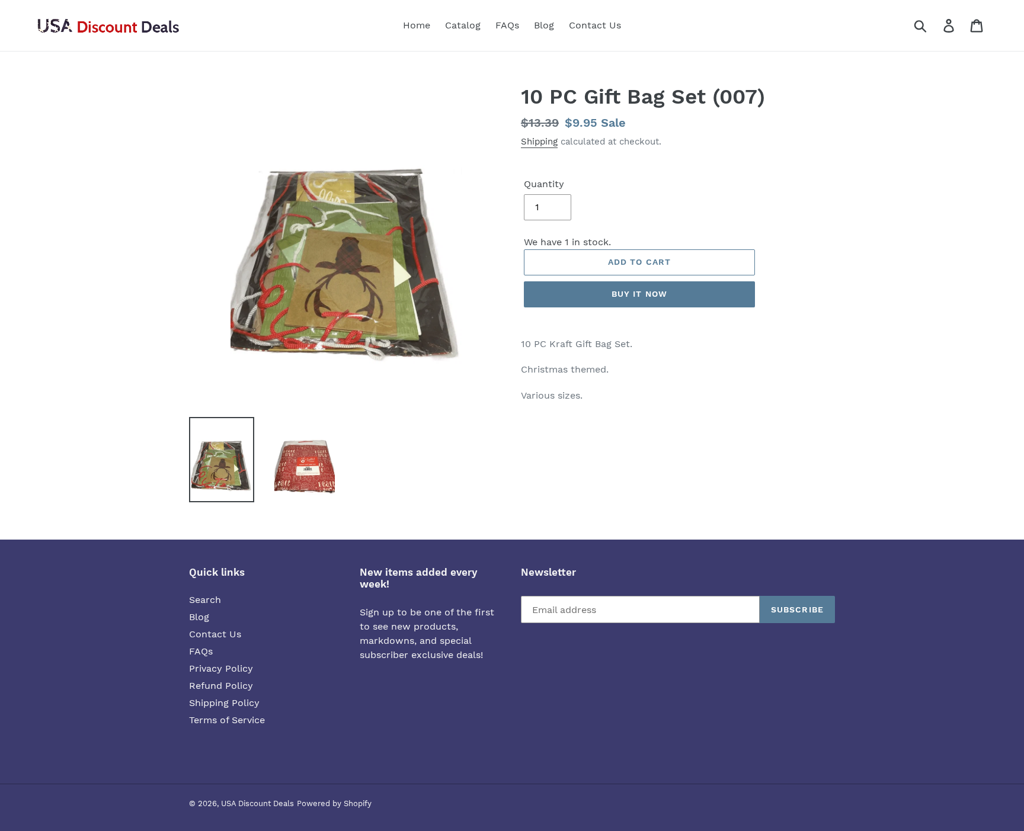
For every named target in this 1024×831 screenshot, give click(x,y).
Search (205, 599)
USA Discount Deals (257, 803)
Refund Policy (221, 685)
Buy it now (639, 294)
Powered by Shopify (334, 803)
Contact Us (215, 634)
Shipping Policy (224, 702)
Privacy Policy (221, 668)
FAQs (201, 651)
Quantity (544, 184)
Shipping (539, 141)
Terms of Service (227, 720)
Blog (199, 617)
